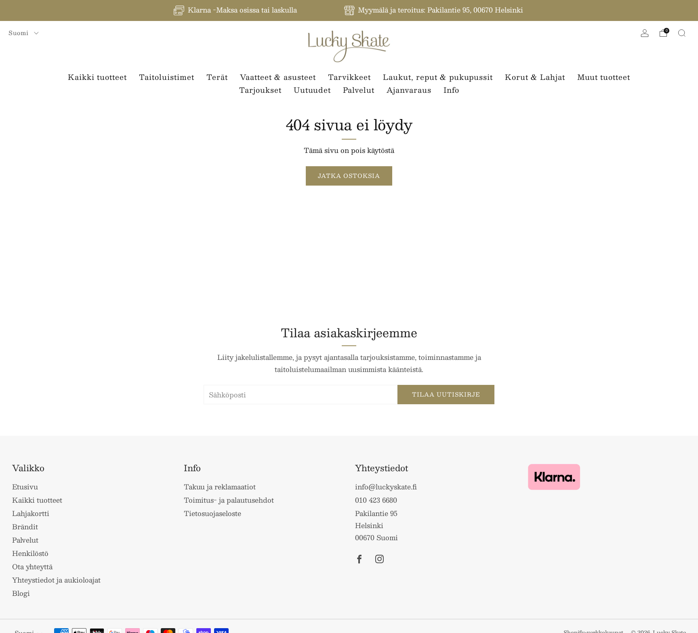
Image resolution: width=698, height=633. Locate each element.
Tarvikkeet (349, 77)
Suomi (19, 33)
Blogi (21, 593)
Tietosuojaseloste (212, 513)
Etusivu (25, 486)
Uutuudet (312, 90)
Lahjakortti (30, 513)
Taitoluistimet (166, 77)
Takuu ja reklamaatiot (220, 486)
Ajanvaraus (409, 90)
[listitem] (236, 10)
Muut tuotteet (603, 77)
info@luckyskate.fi (386, 486)
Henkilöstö (30, 553)
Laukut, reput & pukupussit (438, 77)
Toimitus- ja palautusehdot (229, 500)
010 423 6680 (376, 500)
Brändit (25, 526)
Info (451, 90)
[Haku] (682, 33)
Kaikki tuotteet (97, 77)
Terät (217, 77)
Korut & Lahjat (535, 77)
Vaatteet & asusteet (278, 77)
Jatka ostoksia (349, 175)
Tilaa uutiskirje (446, 394)
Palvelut (358, 90)
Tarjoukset (260, 90)
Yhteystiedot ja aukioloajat (56, 579)
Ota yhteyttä (32, 566)
